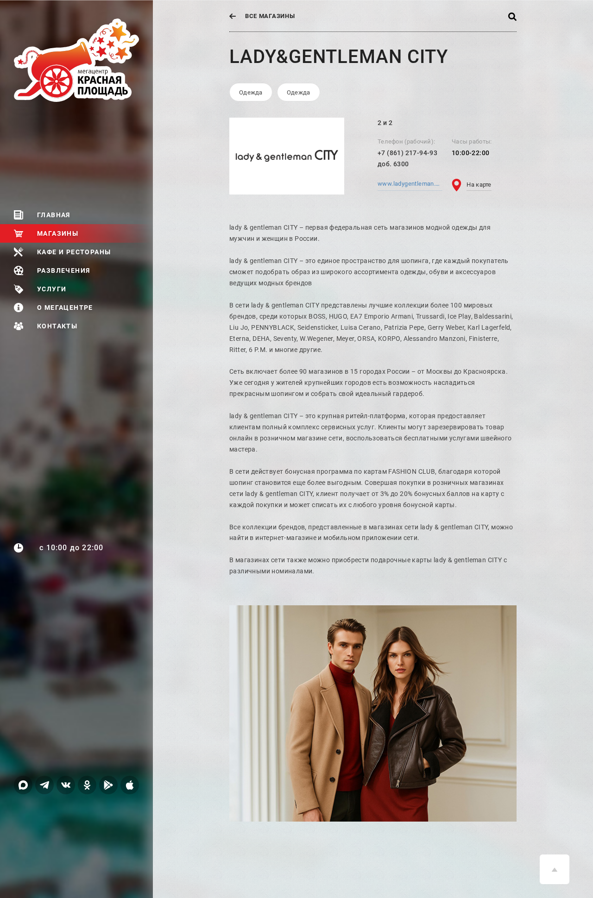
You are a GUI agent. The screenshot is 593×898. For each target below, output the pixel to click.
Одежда (251, 92)
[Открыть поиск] (512, 16)
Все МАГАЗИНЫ (270, 16)
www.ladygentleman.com (410, 183)
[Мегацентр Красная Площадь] (83, 60)
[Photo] (373, 713)
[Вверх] (554, 869)
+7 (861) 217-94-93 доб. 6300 (407, 158)
